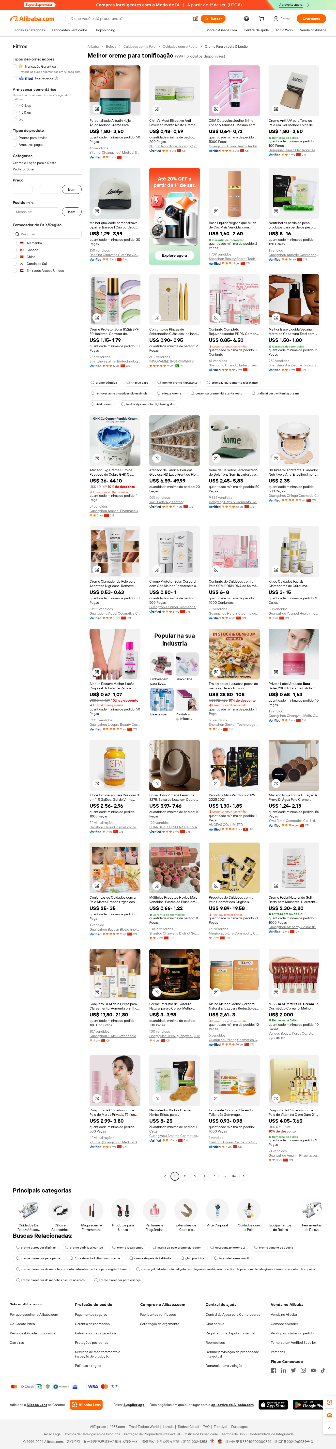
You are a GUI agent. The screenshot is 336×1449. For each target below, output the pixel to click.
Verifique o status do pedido (292, 1333)
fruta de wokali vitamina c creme (97, 1258)
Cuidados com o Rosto (180, 46)
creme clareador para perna (40, 1258)
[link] (329, 1402)
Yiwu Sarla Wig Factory (166, 502)
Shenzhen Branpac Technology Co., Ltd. (294, 365)
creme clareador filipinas (38, 1247)
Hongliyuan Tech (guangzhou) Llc (174, 1036)
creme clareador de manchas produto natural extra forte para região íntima (74, 1269)
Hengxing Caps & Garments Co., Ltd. (234, 502)
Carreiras (17, 1342)
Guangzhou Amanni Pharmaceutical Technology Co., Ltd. (115, 511)
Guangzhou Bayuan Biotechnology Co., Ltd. (115, 929)
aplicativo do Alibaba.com (232, 1405)
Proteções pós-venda (91, 1342)
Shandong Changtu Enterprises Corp (234, 365)
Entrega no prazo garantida (95, 1333)
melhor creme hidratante (180, 382)
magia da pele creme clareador (179, 1247)
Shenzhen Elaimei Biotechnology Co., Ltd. (115, 361)
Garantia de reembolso (92, 1324)
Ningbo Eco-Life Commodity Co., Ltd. (234, 933)
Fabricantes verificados (158, 1314)
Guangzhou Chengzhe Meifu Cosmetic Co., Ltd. (294, 716)
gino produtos (195, 1258)
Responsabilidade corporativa (32, 1333)
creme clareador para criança (120, 1280)
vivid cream (104, 404)
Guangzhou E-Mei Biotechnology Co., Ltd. (115, 1036)
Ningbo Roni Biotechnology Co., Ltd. (174, 146)
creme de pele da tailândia (152, 1258)
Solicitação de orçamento (159, 1324)
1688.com (117, 1427)
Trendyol (220, 1427)
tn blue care (139, 382)
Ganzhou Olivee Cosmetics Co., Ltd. (115, 827)
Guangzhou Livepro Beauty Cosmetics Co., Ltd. (115, 724)
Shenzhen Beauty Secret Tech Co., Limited (234, 259)
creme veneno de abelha (276, 1247)
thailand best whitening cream (278, 393)
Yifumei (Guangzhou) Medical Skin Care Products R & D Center (115, 152)
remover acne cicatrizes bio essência (122, 393)
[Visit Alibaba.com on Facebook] (274, 1370)
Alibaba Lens (37, 1405)
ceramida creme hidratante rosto (219, 393)
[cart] (262, 19)
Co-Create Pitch (22, 1324)
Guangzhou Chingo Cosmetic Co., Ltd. (294, 496)
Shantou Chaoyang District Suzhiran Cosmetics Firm (174, 933)
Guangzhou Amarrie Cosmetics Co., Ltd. (294, 255)
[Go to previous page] (165, 1176)
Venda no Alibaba (284, 1314)
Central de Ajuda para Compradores (233, 1314)
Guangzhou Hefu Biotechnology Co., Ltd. (234, 613)
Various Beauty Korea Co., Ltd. (291, 1033)
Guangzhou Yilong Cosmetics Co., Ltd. (234, 1040)
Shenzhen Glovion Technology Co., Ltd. (234, 724)
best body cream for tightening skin (150, 404)
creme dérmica (106, 382)
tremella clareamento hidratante (235, 382)
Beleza (111, 46)
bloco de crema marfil (234, 1258)
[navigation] (47, 612)
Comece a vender (284, 1324)
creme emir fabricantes (86, 1247)
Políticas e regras (88, 1366)
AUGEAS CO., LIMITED (226, 825)
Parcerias (278, 1352)
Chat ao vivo (215, 1324)
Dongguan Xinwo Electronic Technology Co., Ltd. (294, 150)
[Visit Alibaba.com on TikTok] (323, 1370)
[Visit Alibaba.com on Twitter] (293, 1370)
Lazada (168, 1427)
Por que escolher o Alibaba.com (34, 1314)
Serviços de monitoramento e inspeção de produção (97, 1354)
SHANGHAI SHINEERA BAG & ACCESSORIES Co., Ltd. (174, 827)
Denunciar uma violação (224, 1366)
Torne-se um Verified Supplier (293, 1342)
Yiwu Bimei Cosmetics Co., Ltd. (292, 821)
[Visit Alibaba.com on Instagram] (303, 1370)
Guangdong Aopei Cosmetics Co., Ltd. (115, 613)
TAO (206, 1427)
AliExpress (98, 1427)
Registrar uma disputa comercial (230, 1333)
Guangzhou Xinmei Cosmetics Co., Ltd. (174, 607)
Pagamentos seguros (91, 1314)
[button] (196, 19)
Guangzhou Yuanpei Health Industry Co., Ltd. (294, 613)
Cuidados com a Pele (139, 46)
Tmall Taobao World (144, 1427)
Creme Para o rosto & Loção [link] (226, 46)
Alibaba (93, 46)
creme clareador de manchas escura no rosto (53, 1280)
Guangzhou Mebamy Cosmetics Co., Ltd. (294, 927)
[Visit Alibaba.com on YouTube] (313, 1370)
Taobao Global (188, 1427)
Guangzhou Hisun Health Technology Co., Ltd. (234, 146)
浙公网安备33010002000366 (248, 1442)
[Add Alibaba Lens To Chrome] (86, 1405)
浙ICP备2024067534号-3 (293, 1442)
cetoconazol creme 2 (230, 1247)
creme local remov (130, 1247)
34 (234, 1176)
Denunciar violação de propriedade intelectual (232, 1354)
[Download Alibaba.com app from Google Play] (309, 1405)
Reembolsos (215, 1342)
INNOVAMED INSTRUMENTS (171, 361)
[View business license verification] (212, 1441)
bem (72, 189)
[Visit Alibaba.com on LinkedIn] (284, 1370)
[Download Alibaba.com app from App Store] (273, 1405)
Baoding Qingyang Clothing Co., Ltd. (115, 255)
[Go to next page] (243, 1176)
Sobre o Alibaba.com (26, 1304)
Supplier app (134, 1405)
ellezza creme (171, 393)
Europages (239, 1427)
